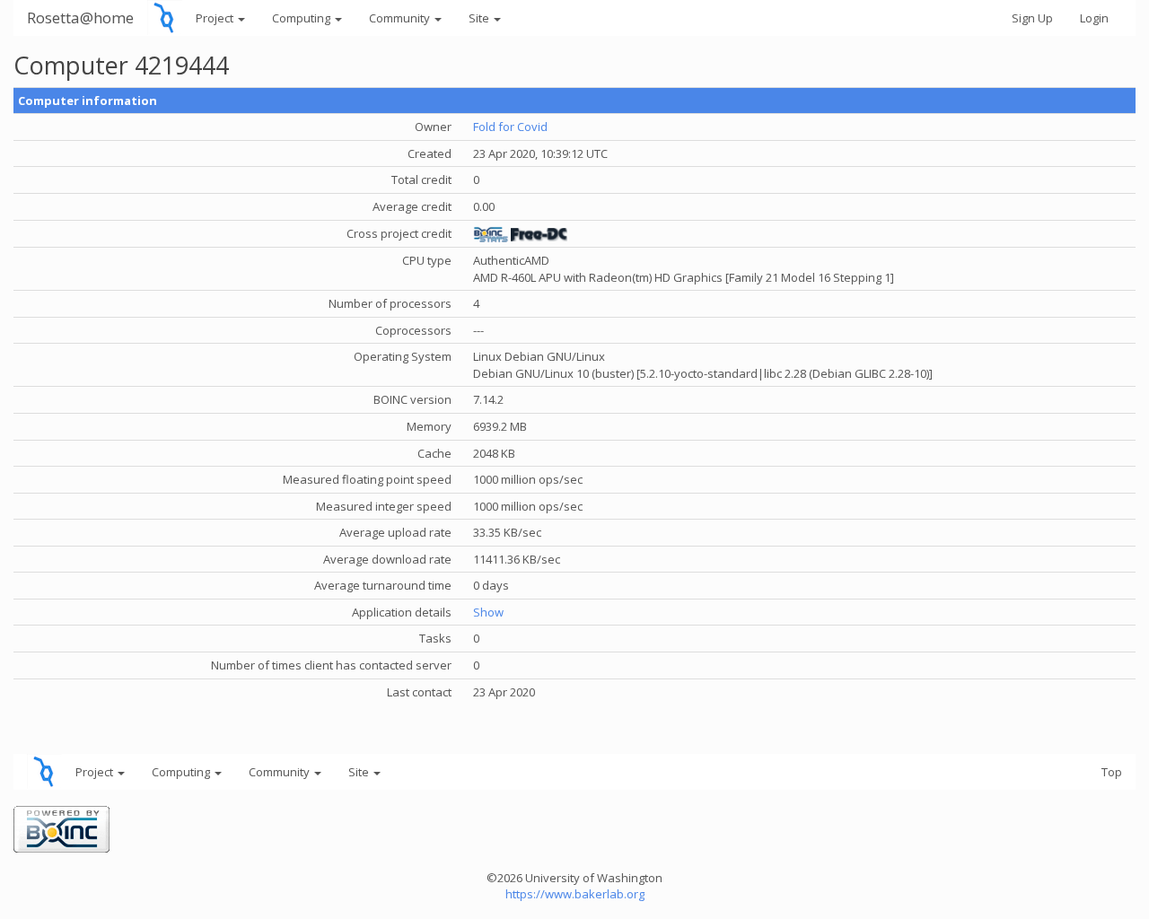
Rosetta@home (80, 17)
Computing (302, 18)
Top (1111, 772)
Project (216, 18)
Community (401, 18)
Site (480, 18)
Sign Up (1032, 18)
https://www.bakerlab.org (575, 894)
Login (1094, 18)
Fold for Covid (510, 126)
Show (488, 612)
